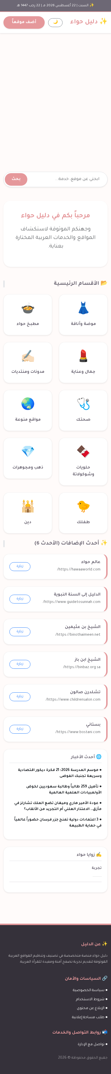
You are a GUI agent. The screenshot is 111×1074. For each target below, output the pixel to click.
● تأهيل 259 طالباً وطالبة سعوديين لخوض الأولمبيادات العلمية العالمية (64, 790)
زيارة (20, 566)
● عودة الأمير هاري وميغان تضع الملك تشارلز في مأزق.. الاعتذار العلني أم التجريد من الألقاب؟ (58, 806)
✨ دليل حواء (89, 22)
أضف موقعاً (24, 22)
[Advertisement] (55, 95)
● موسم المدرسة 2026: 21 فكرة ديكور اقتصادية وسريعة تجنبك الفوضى (60, 773)
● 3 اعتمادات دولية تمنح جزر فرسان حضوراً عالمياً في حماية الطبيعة (58, 823)
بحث (16, 179)
